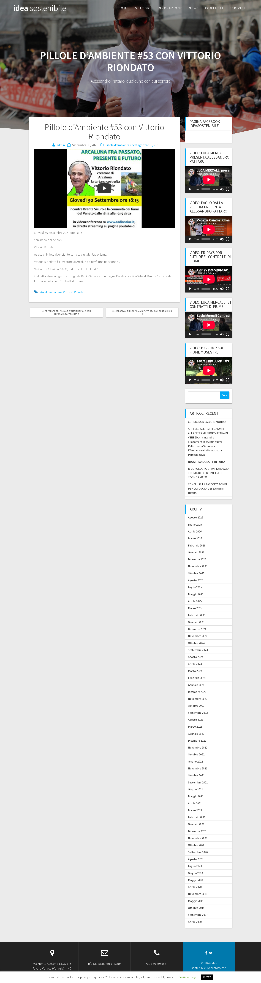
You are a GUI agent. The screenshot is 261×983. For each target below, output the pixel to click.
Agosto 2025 (195, 580)
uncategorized (139, 145)
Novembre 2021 (197, 768)
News (194, 8)
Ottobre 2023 (196, 705)
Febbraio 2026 (196, 545)
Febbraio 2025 (196, 615)
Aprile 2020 (195, 887)
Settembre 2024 (198, 650)
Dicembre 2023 (197, 692)
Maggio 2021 (195, 796)
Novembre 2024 (197, 636)
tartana (57, 292)
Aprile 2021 (195, 803)
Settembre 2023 (198, 712)
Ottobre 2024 (196, 643)
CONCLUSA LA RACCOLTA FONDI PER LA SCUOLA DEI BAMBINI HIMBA (207, 488)
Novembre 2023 (197, 698)
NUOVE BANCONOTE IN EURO (206, 461)
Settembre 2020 (198, 852)
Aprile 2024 (195, 664)
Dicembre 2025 (197, 559)
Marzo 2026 (195, 538)
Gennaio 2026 (196, 552)
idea (39, 8)
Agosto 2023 (195, 719)
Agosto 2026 (195, 517)
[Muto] (222, 189)
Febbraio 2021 (196, 817)
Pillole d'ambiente (117, 145)
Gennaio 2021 (196, 824)
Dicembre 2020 (197, 831)
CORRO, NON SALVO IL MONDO (207, 422)
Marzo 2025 (195, 608)
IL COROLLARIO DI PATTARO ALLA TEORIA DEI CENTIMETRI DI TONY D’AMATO (208, 473)
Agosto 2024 (195, 657)
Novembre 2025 (197, 566)
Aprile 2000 (195, 922)
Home (123, 8)
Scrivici (237, 8)
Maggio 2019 (195, 901)
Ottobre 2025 (196, 573)
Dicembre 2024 (197, 629)
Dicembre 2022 (197, 740)
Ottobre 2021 (196, 775)
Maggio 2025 (195, 594)
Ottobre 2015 (196, 908)
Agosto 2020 (195, 859)
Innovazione (170, 8)
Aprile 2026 (195, 531)
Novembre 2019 (197, 894)
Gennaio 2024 (196, 685)
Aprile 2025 (195, 601)
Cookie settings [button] (187, 977)
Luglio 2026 (195, 524)
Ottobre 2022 (196, 754)
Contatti (214, 8)
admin (60, 145)
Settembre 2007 (198, 914)
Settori (143, 8)
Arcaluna (46, 292)
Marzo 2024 (195, 671)
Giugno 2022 (195, 761)
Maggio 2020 (195, 880)
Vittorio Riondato (74, 292)
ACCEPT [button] (207, 977)
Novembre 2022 (197, 747)
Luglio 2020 (195, 866)
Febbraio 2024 (196, 678)
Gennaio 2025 (196, 622)
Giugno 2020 (195, 873)
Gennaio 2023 (196, 733)
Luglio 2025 (195, 587)
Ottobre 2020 (196, 845)
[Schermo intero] (227, 189)
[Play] (190, 189)
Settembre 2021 (198, 782)
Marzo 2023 (195, 726)
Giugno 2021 (195, 789)
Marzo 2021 (195, 810)
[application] (208, 179)
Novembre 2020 (197, 838)
